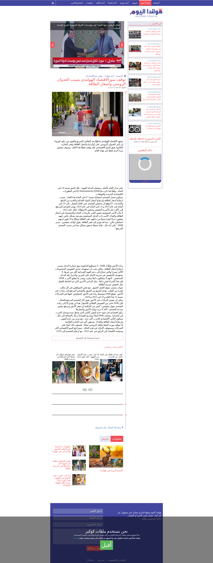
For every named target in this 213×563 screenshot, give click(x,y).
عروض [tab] (105, 438)
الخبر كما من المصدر (113, 347)
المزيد (144, 181)
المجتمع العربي (77, 3)
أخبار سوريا (124, 3)
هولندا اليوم (145, 3)
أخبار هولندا (109, 76)
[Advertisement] (88, 167)
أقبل (107, 545)
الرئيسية (156, 3)
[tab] (145, 33)
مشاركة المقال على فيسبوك (108, 427)
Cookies (75, 538)
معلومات (89, 3)
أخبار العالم (100, 3)
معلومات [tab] (116, 438)
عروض (134, 3)
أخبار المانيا (112, 3)
